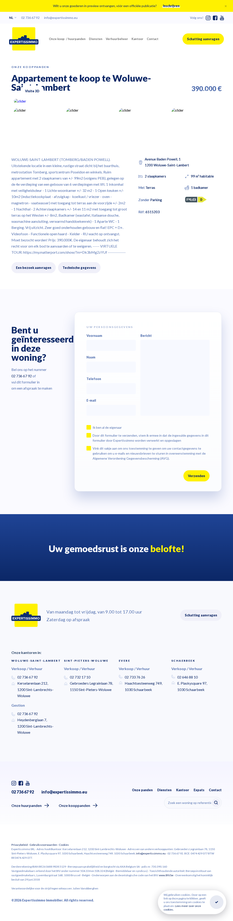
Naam (90, 357)
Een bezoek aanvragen (33, 268)
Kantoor (137, 39)
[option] (116, 101)
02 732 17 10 (80, 677)
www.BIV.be (166, 875)
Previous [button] (194, 91)
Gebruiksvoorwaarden (43, 844)
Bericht (146, 336)
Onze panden (142, 790)
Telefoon (93, 379)
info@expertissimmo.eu (61, 18)
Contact (152, 39)
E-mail (91, 400)
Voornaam (94, 336)
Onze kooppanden (74, 805)
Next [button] (208, 89)
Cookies (64, 844)
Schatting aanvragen (203, 39)
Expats (199, 790)
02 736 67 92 (30, 18)
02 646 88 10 (187, 677)
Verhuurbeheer (117, 39)
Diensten (95, 39)
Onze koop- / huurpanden (67, 39)
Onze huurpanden (26, 805)
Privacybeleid (19, 844)
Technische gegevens (79, 268)
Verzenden (196, 476)
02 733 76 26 (135, 677)
